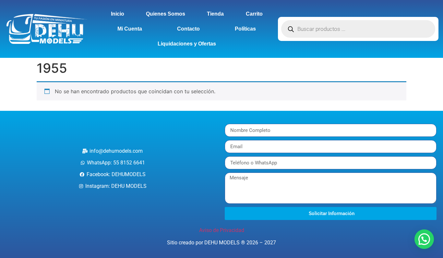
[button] (424, 239)
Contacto (188, 29)
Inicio (117, 14)
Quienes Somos (165, 14)
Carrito (254, 14)
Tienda (215, 14)
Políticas (245, 29)
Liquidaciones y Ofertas (187, 43)
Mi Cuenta (129, 29)
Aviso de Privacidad (221, 230)
